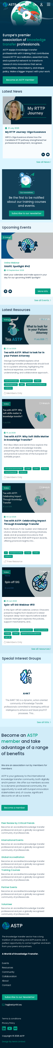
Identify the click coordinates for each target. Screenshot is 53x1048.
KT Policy (45, 468)
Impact (37, 381)
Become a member (14, 807)
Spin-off (7, 637)
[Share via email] (10, 291)
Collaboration (9, 976)
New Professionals (10, 472)
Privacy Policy (8, 1023)
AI (6, 553)
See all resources (40, 649)
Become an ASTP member (20, 79)
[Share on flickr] (15, 1028)
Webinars (8, 388)
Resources (7, 967)
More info (43, 291)
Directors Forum (26, 381)
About (5, 980)
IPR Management (10, 384)
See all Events (42, 300)
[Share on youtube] (9, 1028)
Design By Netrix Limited (13, 1041)
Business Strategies (11, 381)
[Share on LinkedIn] (43, 154)
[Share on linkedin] (5, 291)
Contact (6, 985)
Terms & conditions (11, 1018)
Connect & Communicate (13, 468)
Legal (22, 384)
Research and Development (36, 384)
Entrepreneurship (16, 553)
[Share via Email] (48, 154)
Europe (28, 468)
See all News (43, 162)
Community (8, 972)
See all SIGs (43, 722)
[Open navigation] (48, 5)
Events (5, 963)
